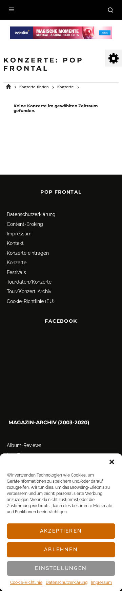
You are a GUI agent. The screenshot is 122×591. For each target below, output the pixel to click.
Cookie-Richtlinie (26, 582)
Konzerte (16, 262)
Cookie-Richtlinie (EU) (31, 301)
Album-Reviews (24, 445)
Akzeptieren (61, 531)
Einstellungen (61, 568)
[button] (111, 462)
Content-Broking (25, 224)
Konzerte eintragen (28, 253)
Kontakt (15, 243)
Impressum (101, 582)
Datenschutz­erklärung (66, 582)
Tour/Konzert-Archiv (29, 291)
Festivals (16, 272)
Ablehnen (61, 550)
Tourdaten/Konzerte (29, 282)
